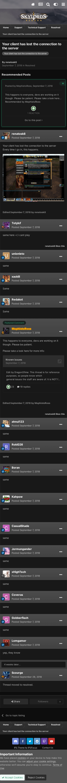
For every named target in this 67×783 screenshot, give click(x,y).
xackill (16, 276)
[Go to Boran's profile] (6, 469)
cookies (22, 757)
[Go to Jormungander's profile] (6, 551)
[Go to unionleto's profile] (6, 255)
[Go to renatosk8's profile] (6, 135)
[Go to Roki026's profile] (6, 446)
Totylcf (16, 223)
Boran (16, 467)
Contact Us (47, 747)
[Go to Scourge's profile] (6, 674)
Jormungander (22, 549)
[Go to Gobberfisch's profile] (6, 619)
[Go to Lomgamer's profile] (6, 642)
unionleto (18, 253)
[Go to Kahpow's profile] (6, 498)
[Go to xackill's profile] (6, 278)
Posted (26, 137)
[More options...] (60, 137)
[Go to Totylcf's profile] (6, 225)
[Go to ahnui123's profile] (6, 423)
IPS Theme (19, 747)
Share (16, 701)
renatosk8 (11, 62)
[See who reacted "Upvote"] (33, 108)
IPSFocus (32, 747)
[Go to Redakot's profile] (6, 301)
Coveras (17, 594)
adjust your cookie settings (41, 761)
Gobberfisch (20, 618)
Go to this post (33, 120)
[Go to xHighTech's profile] (6, 573)
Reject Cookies (35, 777)
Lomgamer (19, 640)
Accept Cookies (13, 777)
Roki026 (17, 444)
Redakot (17, 299)
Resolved (30, 65)
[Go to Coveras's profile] (6, 597)
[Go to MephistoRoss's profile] (6, 330)
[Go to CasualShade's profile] (6, 528)
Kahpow (17, 496)
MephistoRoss (24, 85)
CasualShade (20, 526)
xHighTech (19, 572)
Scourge (17, 672)
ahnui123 (18, 421)
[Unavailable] (33, 177)
